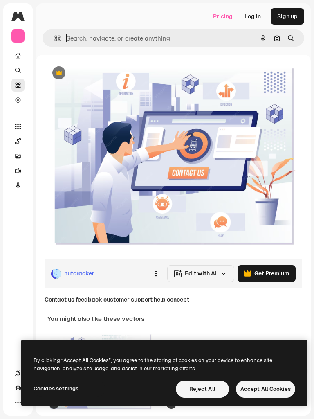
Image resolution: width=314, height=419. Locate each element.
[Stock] (18, 85)
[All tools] (18, 126)
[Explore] (18, 99)
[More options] (156, 274)
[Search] (18, 70)
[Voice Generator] (18, 185)
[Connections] (18, 373)
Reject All (202, 388)
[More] (18, 402)
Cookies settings (56, 388)
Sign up (287, 16)
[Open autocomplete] (54, 38)
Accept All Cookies (265, 388)
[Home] (18, 55)
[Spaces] (18, 141)
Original (96, 73)
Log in (253, 16)
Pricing (223, 16)
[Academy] (18, 387)
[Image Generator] (18, 155)
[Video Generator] (18, 170)
